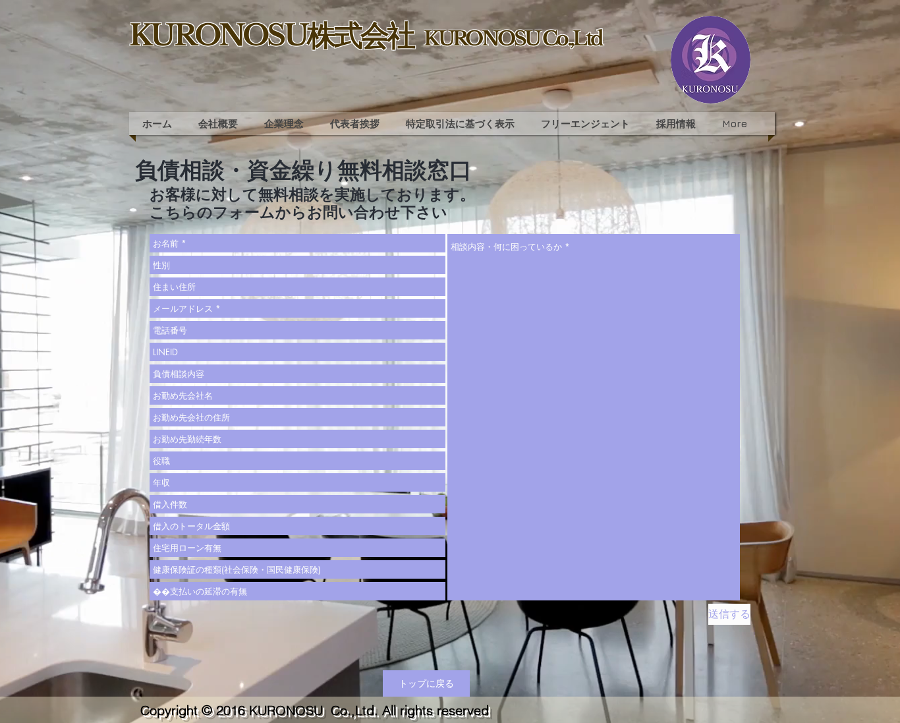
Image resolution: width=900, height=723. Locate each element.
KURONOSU (288, 710)
